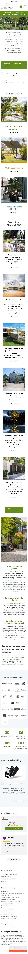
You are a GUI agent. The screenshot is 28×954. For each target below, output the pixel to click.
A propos (9, 1)
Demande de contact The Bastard (8, 918)
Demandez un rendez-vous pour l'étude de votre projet (13, 893)
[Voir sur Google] (4, 838)
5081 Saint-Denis (18, 1)
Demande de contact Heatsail (7, 908)
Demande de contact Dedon (7, 914)
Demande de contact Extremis (7, 906)
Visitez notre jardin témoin (13, 82)
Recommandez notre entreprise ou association (11, 901)
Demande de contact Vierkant (7, 910)
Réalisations (4, 881)
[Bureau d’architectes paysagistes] (14, 109)
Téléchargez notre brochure (7, 895)
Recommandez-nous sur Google (8, 899)
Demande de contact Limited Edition (9, 916)
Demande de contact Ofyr (6, 903)
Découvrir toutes (13, 509)
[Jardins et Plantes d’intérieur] (14, 190)
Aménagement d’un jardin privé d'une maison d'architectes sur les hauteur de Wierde (14, 353)
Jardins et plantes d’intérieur (8, 879)
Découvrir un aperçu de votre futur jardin (10, 897)
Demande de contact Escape (7, 912)
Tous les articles (15, 800)
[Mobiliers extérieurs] (14, 150)
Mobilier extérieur (5, 876)
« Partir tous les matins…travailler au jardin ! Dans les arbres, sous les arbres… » (14, 259)
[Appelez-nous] (20, 6)
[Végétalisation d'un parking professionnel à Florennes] (14, 379)
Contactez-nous (4, 891)
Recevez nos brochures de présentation (14, 74)
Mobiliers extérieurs (14, 167)
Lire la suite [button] (5, 848)
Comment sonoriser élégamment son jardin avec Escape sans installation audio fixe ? (13, 784)
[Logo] (7, 6)
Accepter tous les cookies (19, 951)
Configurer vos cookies (18, 948)
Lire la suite (14, 267)
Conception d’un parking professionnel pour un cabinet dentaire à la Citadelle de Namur (14, 487)
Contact (13, 1)
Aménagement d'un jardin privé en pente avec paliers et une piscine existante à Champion (14, 441)
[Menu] (25, 6)
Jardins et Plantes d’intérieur (14, 208)
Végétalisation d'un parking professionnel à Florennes (14, 396)
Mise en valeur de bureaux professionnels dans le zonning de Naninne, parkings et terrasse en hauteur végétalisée (14, 306)
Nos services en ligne (8, 888)
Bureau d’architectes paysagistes (14, 127)
